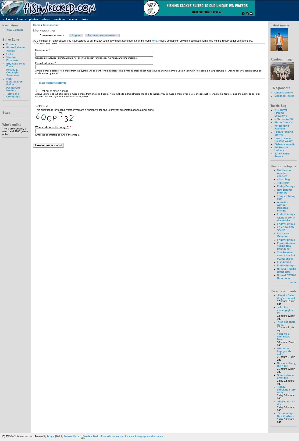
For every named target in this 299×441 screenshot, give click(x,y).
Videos (10, 50)
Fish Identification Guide (14, 81)
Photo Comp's (283, 122)
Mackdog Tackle (284, 95)
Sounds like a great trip (285, 376)
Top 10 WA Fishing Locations (280, 113)
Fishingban (284, 262)
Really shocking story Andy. (286, 389)
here (154, 40)
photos (33, 19)
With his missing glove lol (285, 310)
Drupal (50, 436)
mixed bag (283, 179)
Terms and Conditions (13, 95)
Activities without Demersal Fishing (282, 206)
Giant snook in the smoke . (286, 219)
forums (21, 19)
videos (45, 19)
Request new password (102, 35)
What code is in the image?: (53, 127)
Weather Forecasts (12, 59)
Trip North (283, 182)
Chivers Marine (283, 92)
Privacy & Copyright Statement (12, 72)
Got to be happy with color (284, 351)
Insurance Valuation (283, 235)
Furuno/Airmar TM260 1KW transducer (286, 246)
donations (59, 19)
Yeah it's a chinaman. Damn (283, 336)
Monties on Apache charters (284, 173)
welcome (8, 19)
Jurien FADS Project (282, 155)
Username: (42, 50)
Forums (11, 44)
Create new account (52, 35)
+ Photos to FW (283, 119)
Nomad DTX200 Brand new (286, 270)
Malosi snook (285, 258)
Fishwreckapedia (284, 144)
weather (73, 19)
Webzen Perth (71, 436)
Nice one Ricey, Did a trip (286, 364)
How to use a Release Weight (283, 139)
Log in (76, 35)
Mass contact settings (52, 82)
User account (51, 25)
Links (9, 54)
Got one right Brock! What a (285, 415)
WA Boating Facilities (281, 127)
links (85, 19)
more (293, 282)
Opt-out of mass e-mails (54, 91)
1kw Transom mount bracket (286, 254)
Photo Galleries (15, 47)
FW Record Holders (13, 89)
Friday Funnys (286, 186)
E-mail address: (45, 63)
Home (36, 25)
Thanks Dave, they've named (286, 297)
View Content (14, 29)
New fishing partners (284, 191)
